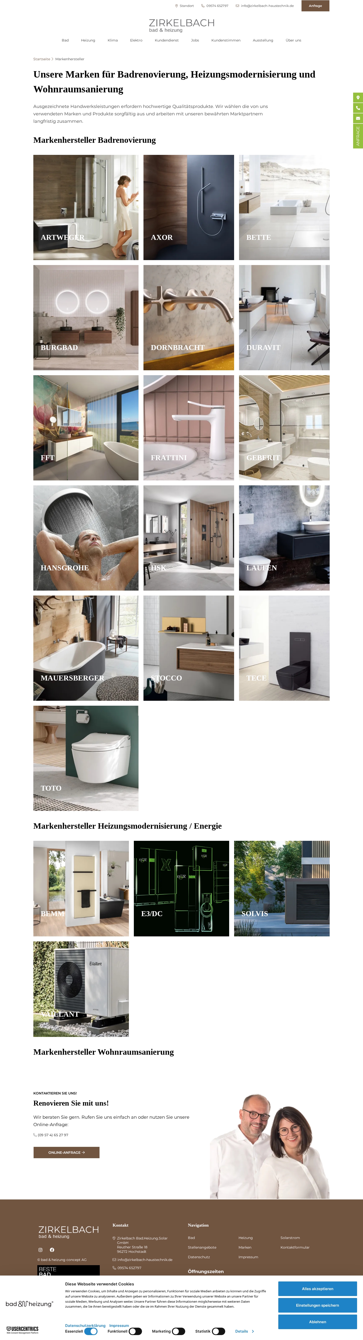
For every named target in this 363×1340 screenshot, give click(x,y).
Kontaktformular (295, 1247)
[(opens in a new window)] (40, 1250)
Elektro (136, 40)
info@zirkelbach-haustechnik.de (267, 5)
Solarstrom (290, 1238)
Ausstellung (263, 40)
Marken (245, 1247)
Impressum (248, 1257)
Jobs (195, 40)
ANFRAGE (358, 136)
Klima (113, 40)
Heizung (88, 40)
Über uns (293, 40)
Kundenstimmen (226, 40)
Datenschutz (199, 1257)
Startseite (41, 59)
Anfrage (315, 6)
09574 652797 (217, 5)
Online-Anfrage (64, 1152)
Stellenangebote (202, 1247)
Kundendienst (167, 40)
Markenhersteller (69, 59)
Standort (186, 5)
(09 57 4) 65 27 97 (53, 1135)
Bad (65, 40)
